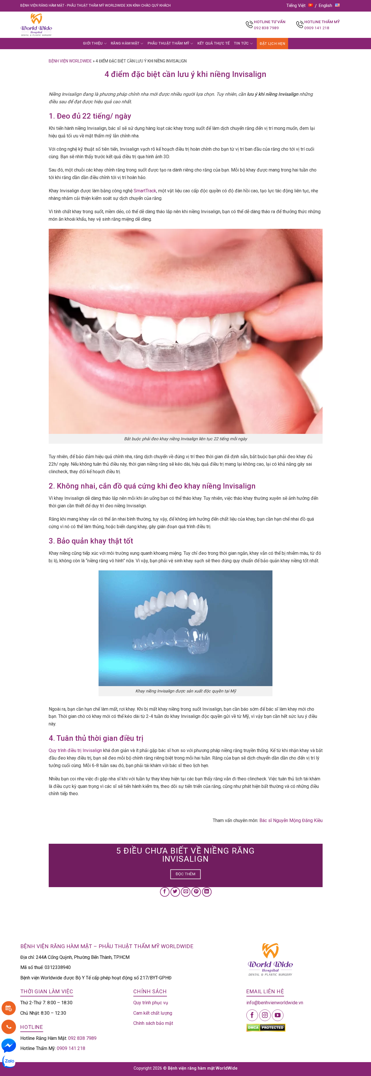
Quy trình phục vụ (150, 1002)
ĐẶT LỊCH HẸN (272, 43)
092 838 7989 (266, 27)
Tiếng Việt (295, 5)
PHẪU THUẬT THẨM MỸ (169, 43)
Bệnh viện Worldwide (70, 61)
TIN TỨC (241, 43)
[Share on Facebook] (165, 892)
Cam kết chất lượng (152, 1013)
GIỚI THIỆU (93, 43)
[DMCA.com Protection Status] (265, 1027)
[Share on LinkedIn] (207, 892)
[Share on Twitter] (175, 892)
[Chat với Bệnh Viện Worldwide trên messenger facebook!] (8, 1045)
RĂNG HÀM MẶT (125, 43)
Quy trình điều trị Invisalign (75, 750)
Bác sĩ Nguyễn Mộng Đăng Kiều (291, 820)
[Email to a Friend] (185, 892)
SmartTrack (145, 191)
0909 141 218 (316, 27)
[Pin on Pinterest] (196, 892)
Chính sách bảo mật (153, 1023)
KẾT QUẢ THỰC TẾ (213, 43)
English (325, 5)
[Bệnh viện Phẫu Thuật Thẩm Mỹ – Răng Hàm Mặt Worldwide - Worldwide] (47, 25)
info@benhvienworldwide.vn (274, 1002)
